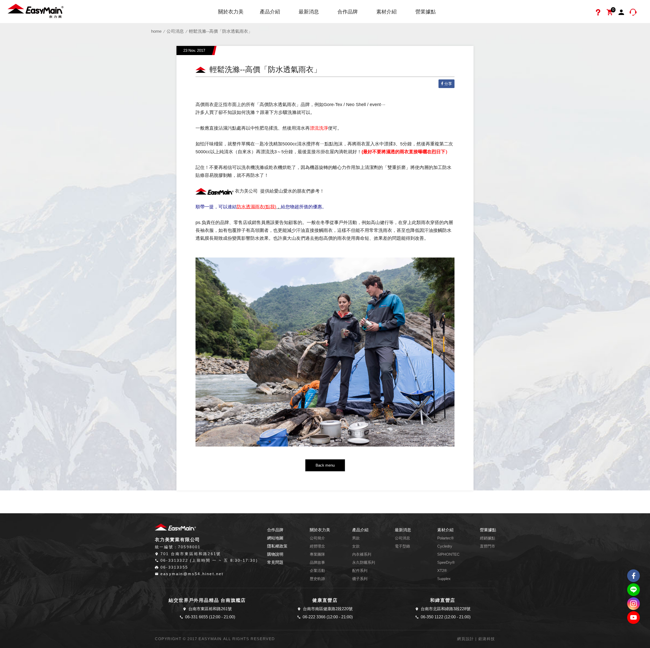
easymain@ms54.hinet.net (192, 574)
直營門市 (487, 546)
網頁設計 (465, 639)
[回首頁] (35, 10)
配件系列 (359, 571)
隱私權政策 (277, 546)
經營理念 (317, 546)
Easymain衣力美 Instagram (633, 603)
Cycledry (444, 546)
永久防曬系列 (363, 562)
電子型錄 (402, 546)
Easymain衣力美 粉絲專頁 (633, 575)
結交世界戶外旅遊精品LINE (633, 589)
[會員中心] (622, 13)
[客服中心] (633, 13)
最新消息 (309, 11)
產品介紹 (270, 11)
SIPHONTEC (448, 554)
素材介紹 (386, 11)
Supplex (444, 579)
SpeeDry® (446, 562)
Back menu (325, 465)
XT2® (442, 571)
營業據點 (425, 11)
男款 (356, 538)
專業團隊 (317, 554)
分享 (448, 83)
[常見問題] (598, 13)
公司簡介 (317, 538)
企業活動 (317, 571)
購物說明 (275, 554)
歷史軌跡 (317, 579)
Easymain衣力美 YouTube (633, 617)
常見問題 (275, 562)
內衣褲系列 (361, 554)
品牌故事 (317, 562)
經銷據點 (487, 538)
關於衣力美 (230, 11)
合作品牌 (347, 11)
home (156, 31)
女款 (356, 546)
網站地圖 (275, 538)
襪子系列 (359, 579)
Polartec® (445, 538)
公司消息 (175, 31)
